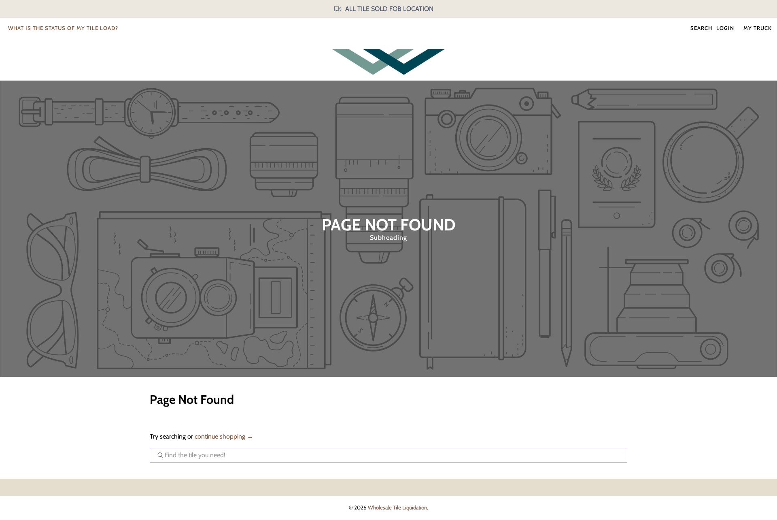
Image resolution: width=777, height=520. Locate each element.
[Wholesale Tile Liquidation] (388, 61)
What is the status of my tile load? (63, 28)
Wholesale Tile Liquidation (397, 507)
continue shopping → (224, 436)
